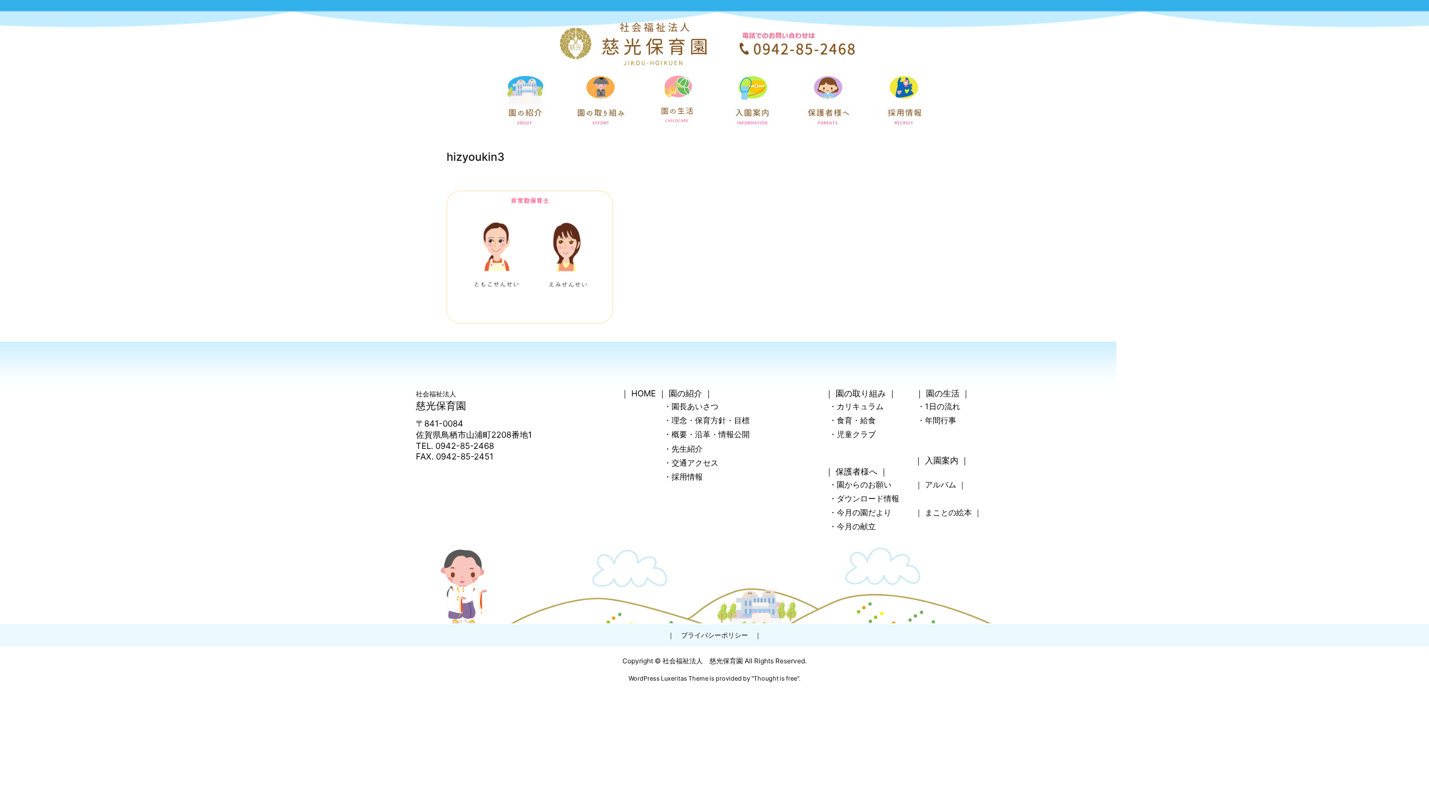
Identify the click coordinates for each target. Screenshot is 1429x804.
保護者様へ (856, 471)
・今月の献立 (852, 526)
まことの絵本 (948, 512)
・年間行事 (936, 420)
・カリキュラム (856, 406)
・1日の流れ (938, 406)
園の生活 (943, 393)
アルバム (940, 484)
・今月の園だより (860, 512)
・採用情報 (683, 476)
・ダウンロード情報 (864, 498)
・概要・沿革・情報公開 (707, 434)
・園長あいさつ (691, 406)
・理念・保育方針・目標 (707, 420)
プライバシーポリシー (714, 635)
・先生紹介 (683, 448)
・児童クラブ (852, 434)
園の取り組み (861, 393)
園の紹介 (685, 393)
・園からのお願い (860, 484)
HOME (643, 393)
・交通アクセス (691, 462)
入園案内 (941, 460)
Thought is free (775, 678)
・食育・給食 (852, 420)
